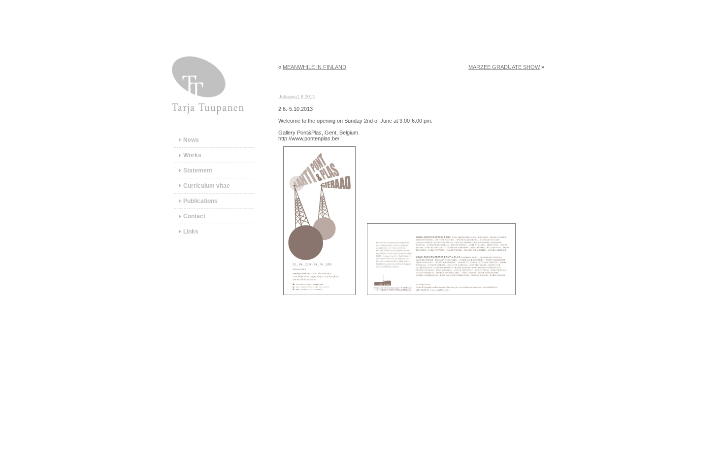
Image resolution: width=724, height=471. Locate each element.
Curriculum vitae (206, 185)
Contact (194, 216)
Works (192, 155)
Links (190, 231)
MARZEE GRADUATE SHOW (504, 67)
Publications (200, 201)
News (191, 139)
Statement (197, 170)
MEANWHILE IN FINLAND (314, 67)
